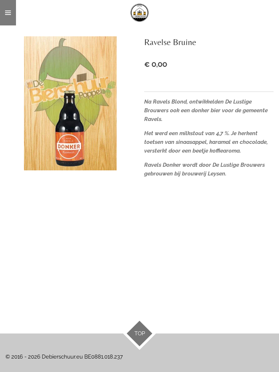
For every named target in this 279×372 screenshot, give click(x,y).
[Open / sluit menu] (8, 12)
